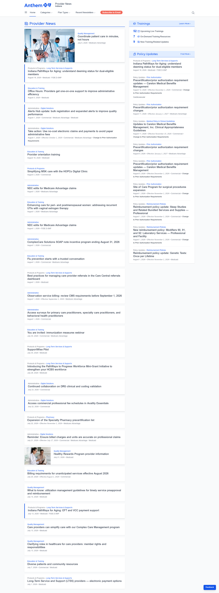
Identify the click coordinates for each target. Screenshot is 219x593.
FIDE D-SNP (56, 78)
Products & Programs (36, 68)
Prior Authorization (154, 77)
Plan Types (63, 13)
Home (32, 13)
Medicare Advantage (97, 43)
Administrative (33, 108)
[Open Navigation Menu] (25, 12)
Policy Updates (139, 77)
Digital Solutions (47, 108)
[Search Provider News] (193, 12)
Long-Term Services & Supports (59, 68)
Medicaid (46, 78)
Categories (45, 13)
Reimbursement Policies (156, 204)
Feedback (210, 587)
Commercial (46, 118)
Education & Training (36, 88)
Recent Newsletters (84, 13)
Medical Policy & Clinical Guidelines (161, 121)
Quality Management (86, 34)
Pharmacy (50, 417)
